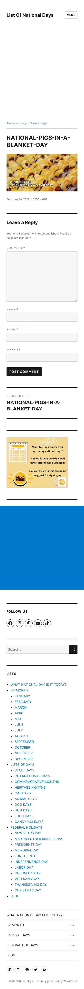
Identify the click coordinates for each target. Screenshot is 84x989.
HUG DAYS (23, 810)
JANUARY (22, 696)
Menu (71, 15)
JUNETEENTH (25, 856)
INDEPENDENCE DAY (31, 862)
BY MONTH (19, 690)
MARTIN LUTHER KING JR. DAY (39, 839)
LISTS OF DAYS (22, 764)
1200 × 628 (40, 199)
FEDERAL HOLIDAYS (26, 827)
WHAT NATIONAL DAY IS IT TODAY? (38, 684)
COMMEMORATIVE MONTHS (37, 782)
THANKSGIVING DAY (31, 884)
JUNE (19, 724)
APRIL (19, 713)
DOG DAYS (23, 804)
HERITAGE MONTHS (30, 787)
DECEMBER (24, 759)
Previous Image (17, 123)
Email (13, 329)
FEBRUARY (23, 702)
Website (13, 349)
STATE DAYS (24, 770)
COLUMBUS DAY (28, 873)
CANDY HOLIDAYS (29, 822)
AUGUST (21, 736)
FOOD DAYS (24, 816)
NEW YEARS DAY (28, 833)
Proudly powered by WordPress (57, 981)
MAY (18, 719)
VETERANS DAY (27, 879)
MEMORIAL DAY (27, 850)
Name (12, 309)
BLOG (15, 896)
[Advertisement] (42, 74)
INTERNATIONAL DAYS (32, 776)
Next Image (39, 123)
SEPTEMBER (24, 742)
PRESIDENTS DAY (28, 844)
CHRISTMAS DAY (28, 890)
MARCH (21, 707)
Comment (16, 248)
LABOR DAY (24, 867)
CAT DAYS (23, 793)
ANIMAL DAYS (26, 799)
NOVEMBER (24, 753)
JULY (19, 730)
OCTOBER (22, 747)
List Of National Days (30, 15)
